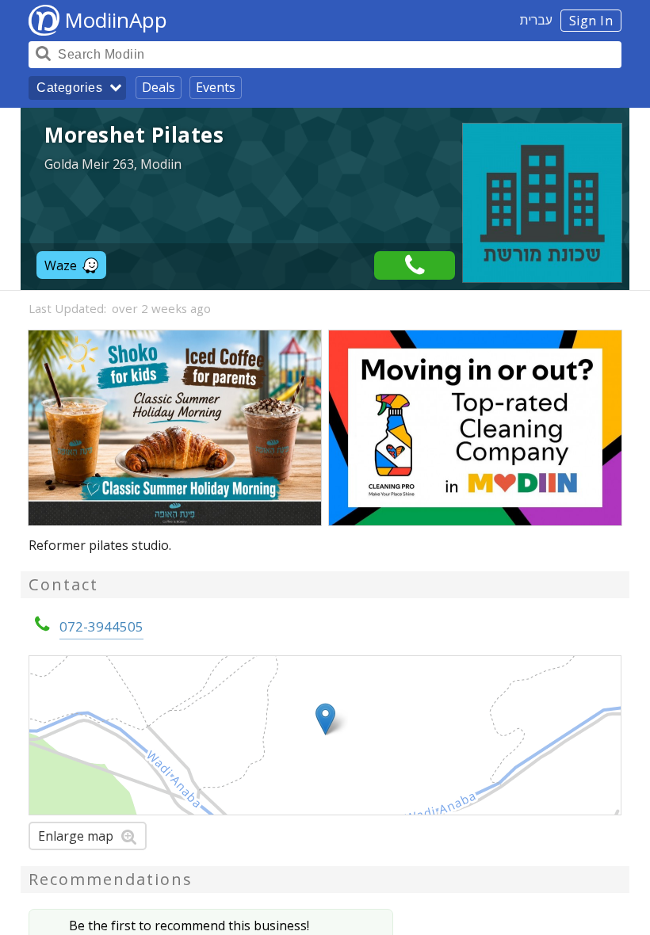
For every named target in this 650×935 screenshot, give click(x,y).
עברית (536, 20)
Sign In (591, 21)
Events (215, 87)
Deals (158, 87)
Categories (69, 87)
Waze (60, 265)
